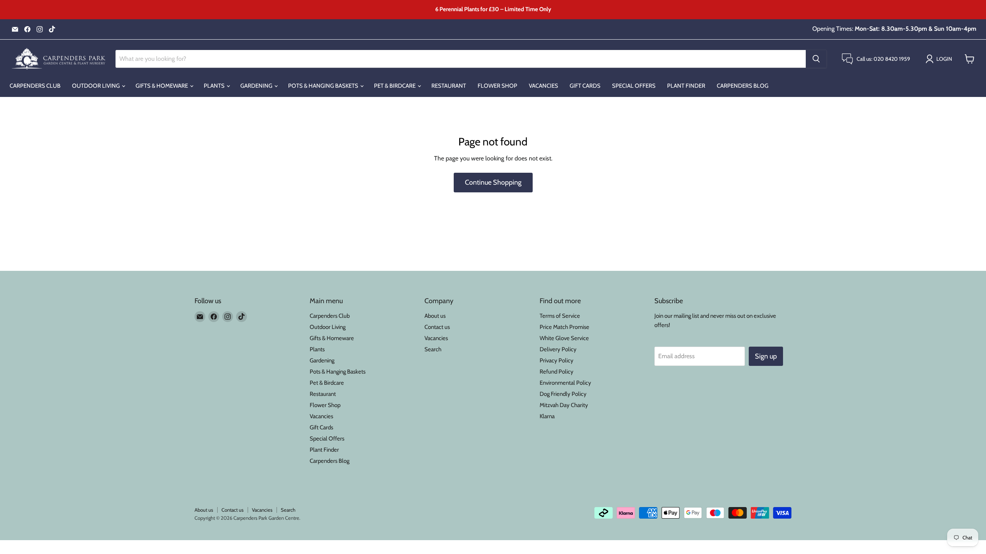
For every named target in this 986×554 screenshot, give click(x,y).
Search (432, 349)
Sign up (766, 356)
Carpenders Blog (742, 85)
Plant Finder (686, 85)
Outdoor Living (96, 85)
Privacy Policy (556, 360)
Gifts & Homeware (162, 85)
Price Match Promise (564, 327)
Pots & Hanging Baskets (323, 85)
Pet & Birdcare (395, 85)
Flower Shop (497, 85)
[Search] (816, 59)
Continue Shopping (493, 182)
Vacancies (543, 85)
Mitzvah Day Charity (564, 405)
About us (435, 315)
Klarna (547, 416)
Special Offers (634, 85)
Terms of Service (560, 315)
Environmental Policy (565, 382)
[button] (940, 58)
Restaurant (448, 85)
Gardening (256, 85)
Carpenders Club (35, 85)
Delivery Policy (558, 349)
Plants (215, 85)
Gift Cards (585, 85)
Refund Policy (556, 371)
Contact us (437, 327)
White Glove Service (564, 338)
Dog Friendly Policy (563, 393)
